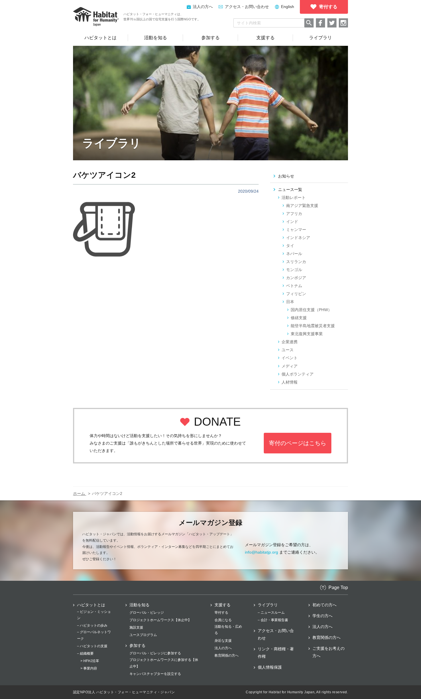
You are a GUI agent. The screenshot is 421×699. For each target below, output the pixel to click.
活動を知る (139, 605)
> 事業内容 (88, 668)
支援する (223, 605)
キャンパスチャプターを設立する (155, 674)
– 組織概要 (85, 653)
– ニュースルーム (271, 613)
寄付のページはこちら (297, 443)
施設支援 (136, 627)
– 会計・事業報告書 (273, 620)
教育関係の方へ (227, 655)
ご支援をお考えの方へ (328, 652)
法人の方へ (223, 648)
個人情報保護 (270, 667)
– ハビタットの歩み (92, 625)
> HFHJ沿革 (89, 661)
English (287, 6)
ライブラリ (268, 605)
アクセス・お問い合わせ (247, 6)
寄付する (221, 613)
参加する (137, 645)
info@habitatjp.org (261, 552)
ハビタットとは (91, 605)
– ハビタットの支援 (92, 646)
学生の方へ (322, 615)
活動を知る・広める (228, 630)
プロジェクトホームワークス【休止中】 (160, 620)
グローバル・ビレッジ (146, 613)
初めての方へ (324, 605)
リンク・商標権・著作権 (276, 653)
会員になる (223, 620)
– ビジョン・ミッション (94, 615)
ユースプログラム (143, 635)
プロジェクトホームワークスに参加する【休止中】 (163, 663)
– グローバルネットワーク (94, 635)
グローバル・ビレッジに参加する (155, 653)
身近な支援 (223, 641)
